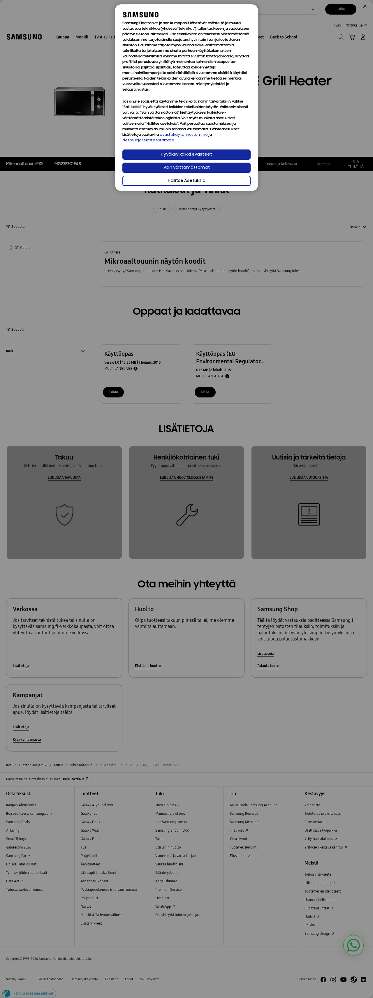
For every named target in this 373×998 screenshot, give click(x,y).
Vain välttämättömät (186, 168)
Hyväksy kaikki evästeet (186, 154)
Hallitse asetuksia (186, 181)
